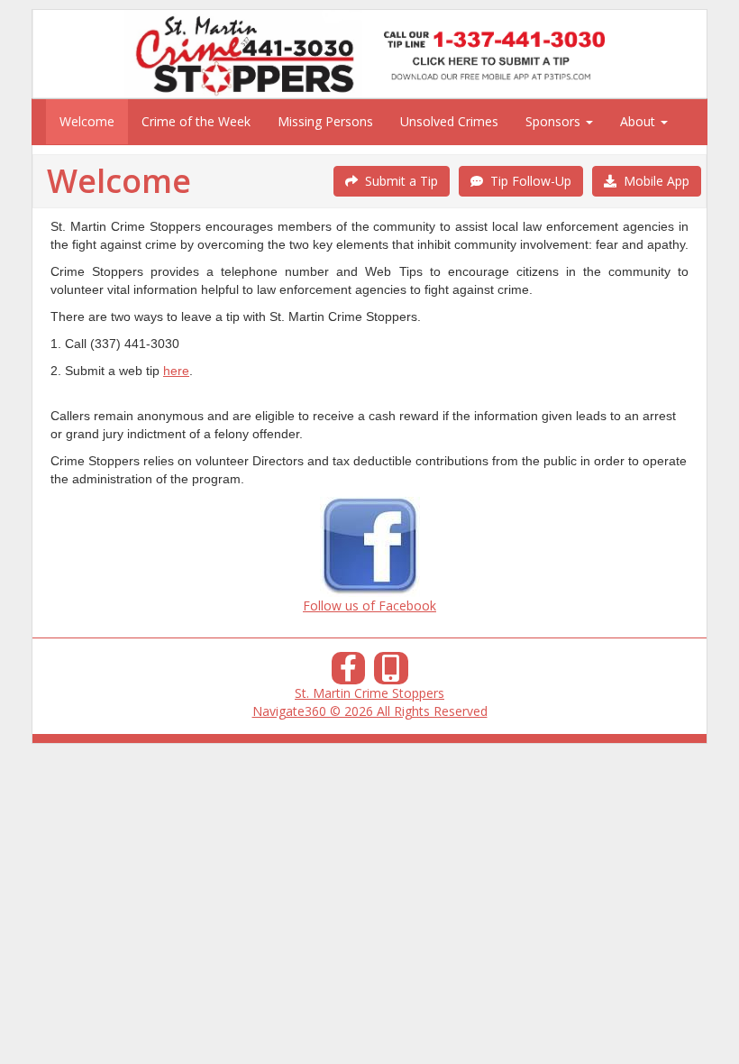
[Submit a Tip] (369, 53)
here (176, 370)
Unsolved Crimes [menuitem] (449, 121)
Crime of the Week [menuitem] (196, 121)
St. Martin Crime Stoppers (369, 693)
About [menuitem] (639, 121)
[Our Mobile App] (391, 673)
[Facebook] (349, 673)
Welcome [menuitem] (86, 121)
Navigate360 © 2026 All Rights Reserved (370, 711)
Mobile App (652, 180)
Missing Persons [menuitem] (325, 121)
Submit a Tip (398, 180)
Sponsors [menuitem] (554, 121)
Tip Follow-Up (527, 180)
